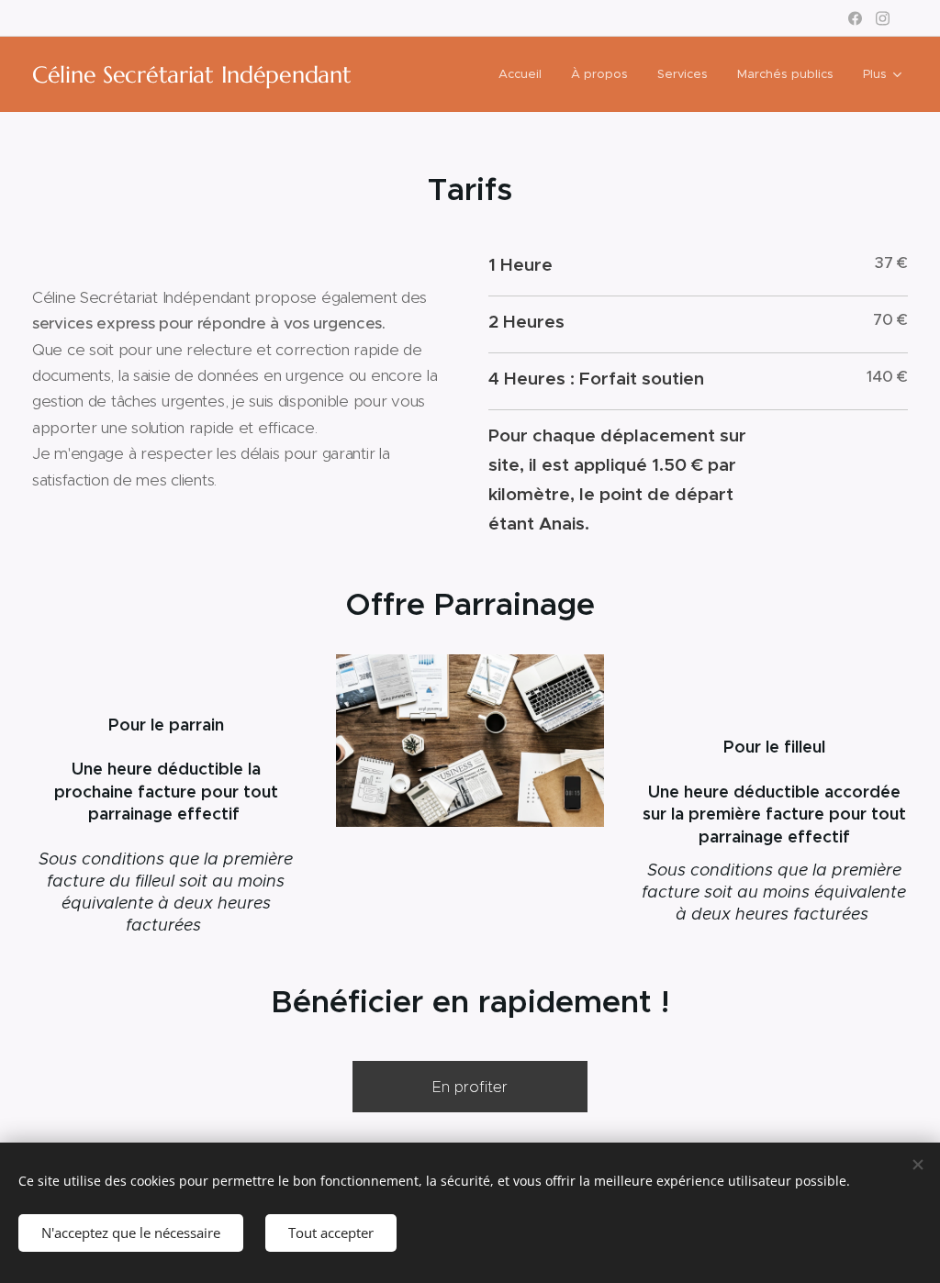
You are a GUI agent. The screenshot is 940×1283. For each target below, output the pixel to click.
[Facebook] (855, 18)
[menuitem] (525, 74)
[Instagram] (882, 18)
